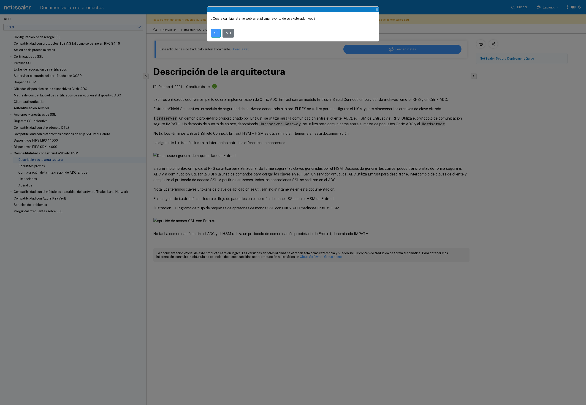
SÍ (216, 33)
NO (228, 33)
